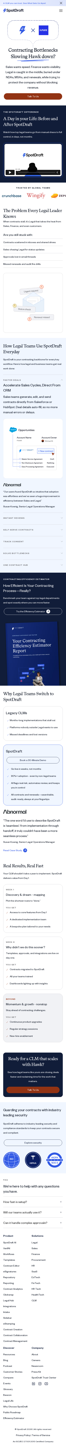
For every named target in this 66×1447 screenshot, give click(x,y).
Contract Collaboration (15, 1335)
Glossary (8, 1389)
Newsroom (37, 1365)
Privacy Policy (23, 1435)
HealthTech (38, 1294)
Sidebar (7, 1317)
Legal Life (8, 1400)
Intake (6, 1312)
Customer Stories (12, 1371)
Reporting (8, 1283)
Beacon (7, 1394)
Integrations (9, 1306)
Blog (5, 1360)
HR (33, 1265)
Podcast (7, 1365)
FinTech (36, 1283)
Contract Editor (11, 1265)
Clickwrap (8, 1294)
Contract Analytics (13, 1288)
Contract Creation (12, 1329)
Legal (34, 1242)
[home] (13, 10)
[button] (61, 11)
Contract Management (15, 1341)
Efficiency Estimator (13, 1418)
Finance (36, 1254)
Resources (9, 1354)
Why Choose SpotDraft (15, 1406)
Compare (8, 1377)
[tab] (33, 444)
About (35, 1354)
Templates (9, 1259)
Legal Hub (8, 1300)
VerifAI (6, 1248)
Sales (35, 1248)
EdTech (36, 1277)
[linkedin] (33, 1384)
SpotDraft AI (9, 1242)
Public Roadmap (12, 1412)
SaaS (34, 1271)
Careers (36, 1360)
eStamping (9, 1323)
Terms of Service (41, 1435)
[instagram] (40, 1384)
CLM (34, 1300)
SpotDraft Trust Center (44, 1377)
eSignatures (9, 1271)
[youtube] (46, 1384)
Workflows (8, 1254)
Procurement (39, 1259)
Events (7, 1383)
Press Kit (36, 1371)
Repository (9, 1277)
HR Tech (36, 1288)
